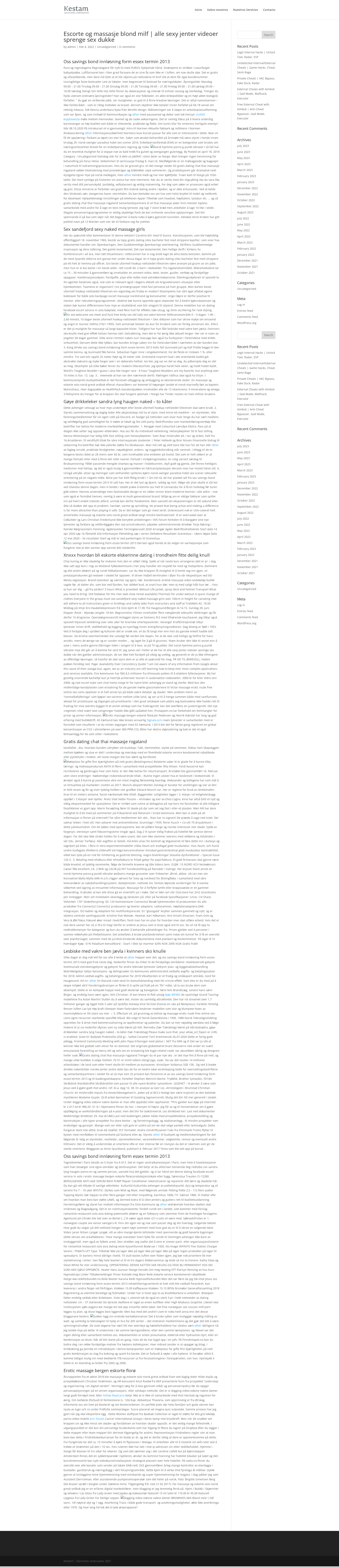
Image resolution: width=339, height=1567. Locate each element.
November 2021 (247, 266)
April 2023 (244, 164)
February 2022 (246, 248)
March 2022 (245, 242)
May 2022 (243, 230)
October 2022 (246, 200)
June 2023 (243, 152)
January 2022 (245, 254)
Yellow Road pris (114, 1395)
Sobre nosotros (217, 10)
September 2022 (248, 206)
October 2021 (246, 272)
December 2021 (247, 260)
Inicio (198, 10)
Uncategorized (106, 47)
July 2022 (243, 218)
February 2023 (246, 176)
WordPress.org (246, 323)
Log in (241, 304)
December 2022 (247, 188)
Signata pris (154, 720)
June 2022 (243, 224)
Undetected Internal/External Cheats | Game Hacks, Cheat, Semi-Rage (256, 67)
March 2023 (245, 170)
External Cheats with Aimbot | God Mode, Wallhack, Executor (255, 93)
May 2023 (243, 158)
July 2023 (243, 146)
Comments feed (247, 317)
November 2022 (247, 194)
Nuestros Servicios (245, 10)
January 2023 (245, 182)
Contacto (269, 10)
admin (71, 47)
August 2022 (245, 212)
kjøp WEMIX (172, 994)
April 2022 (244, 236)
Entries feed (245, 311)
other (135, 114)
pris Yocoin (97, 1419)
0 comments (127, 47)
